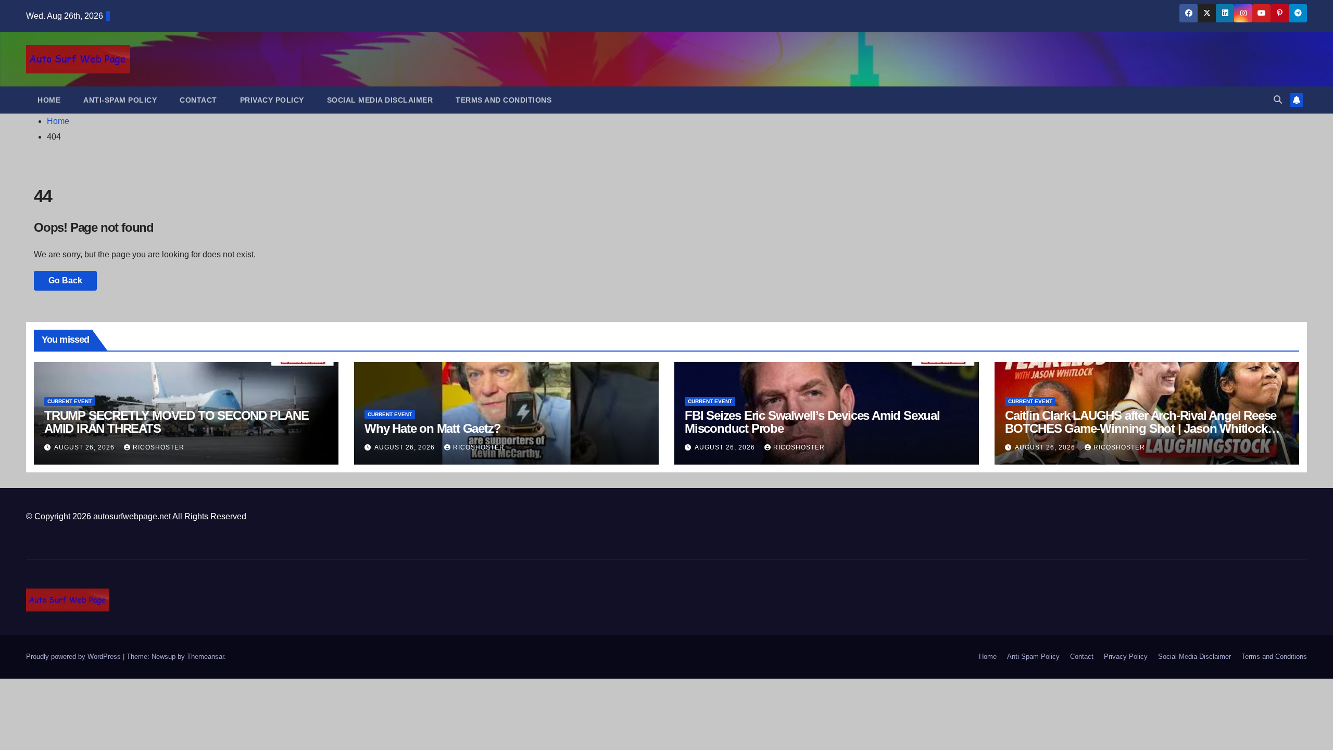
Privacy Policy (272, 100)
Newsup (163, 656)
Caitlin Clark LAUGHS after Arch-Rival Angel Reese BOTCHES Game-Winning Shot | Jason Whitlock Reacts (1140, 428)
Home (48, 100)
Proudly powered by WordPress (74, 656)
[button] (1278, 99)
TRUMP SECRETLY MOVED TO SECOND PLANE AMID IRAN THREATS (176, 421)
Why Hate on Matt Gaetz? (432, 428)
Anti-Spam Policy (120, 100)
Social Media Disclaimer (380, 100)
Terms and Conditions (503, 100)
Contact (198, 100)
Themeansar (205, 656)
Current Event (69, 401)
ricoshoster (158, 447)
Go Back (65, 280)
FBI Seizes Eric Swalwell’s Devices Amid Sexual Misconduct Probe (812, 421)
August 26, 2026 (85, 447)
